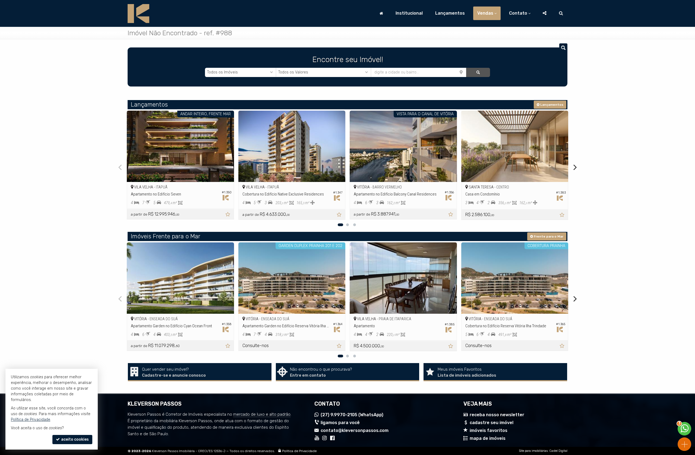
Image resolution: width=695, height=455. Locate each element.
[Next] (574, 167)
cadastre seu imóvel (491, 422)
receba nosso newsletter (497, 414)
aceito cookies (74, 439)
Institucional (409, 13)
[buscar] (478, 72)
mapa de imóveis (488, 438)
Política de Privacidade (299, 451)
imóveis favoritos (488, 430)
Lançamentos (450, 13)
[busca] (561, 13)
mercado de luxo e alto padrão (261, 414)
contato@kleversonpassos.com (354, 430)
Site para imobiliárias (533, 451)
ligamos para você (340, 422)
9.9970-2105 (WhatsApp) (352, 414)
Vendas (485, 13)
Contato (518, 13)
